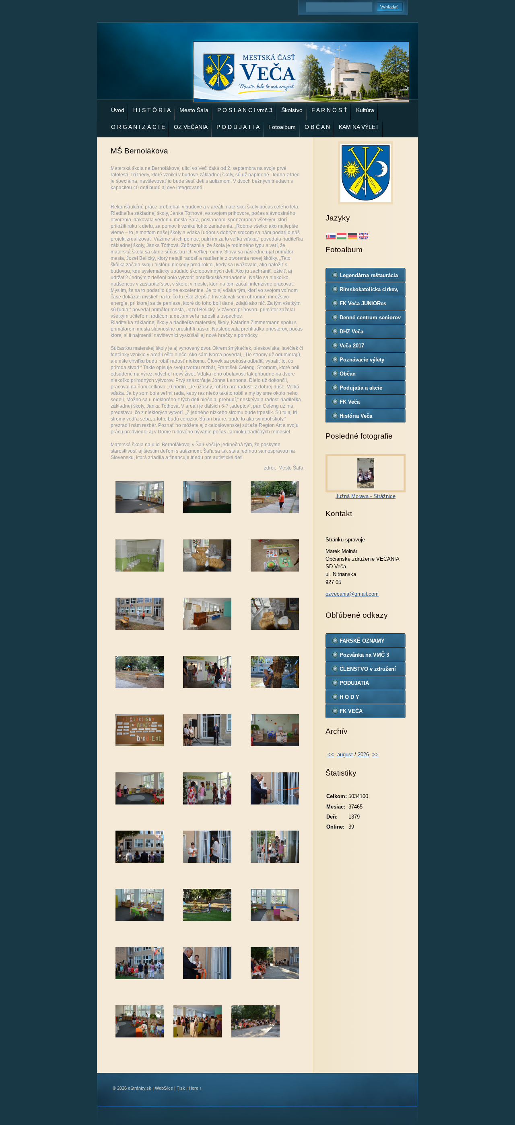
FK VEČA (351, 711)
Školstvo (292, 110)
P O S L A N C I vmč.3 (244, 110)
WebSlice (164, 1088)
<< (331, 754)
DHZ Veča (351, 332)
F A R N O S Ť (329, 110)
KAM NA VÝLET (359, 127)
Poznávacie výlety (362, 360)
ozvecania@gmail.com (352, 594)
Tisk (181, 1088)
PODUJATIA (354, 683)
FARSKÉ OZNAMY (362, 641)
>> (375, 754)
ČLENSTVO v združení (368, 669)
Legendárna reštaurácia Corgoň (369, 277)
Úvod (117, 110)
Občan (348, 374)
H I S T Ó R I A (152, 110)
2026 (363, 754)
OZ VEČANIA (191, 127)
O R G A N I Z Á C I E (138, 127)
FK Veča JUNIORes (363, 303)
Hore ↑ (195, 1088)
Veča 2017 (352, 346)
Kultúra (365, 110)
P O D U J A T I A (238, 127)
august (345, 754)
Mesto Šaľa (193, 110)
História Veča (356, 416)
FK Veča (350, 402)
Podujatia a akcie (361, 388)
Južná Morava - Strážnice (366, 496)
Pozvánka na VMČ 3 (364, 655)
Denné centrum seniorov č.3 (370, 319)
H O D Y (349, 697)
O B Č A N (317, 127)
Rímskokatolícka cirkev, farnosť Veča (369, 291)
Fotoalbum (282, 127)
